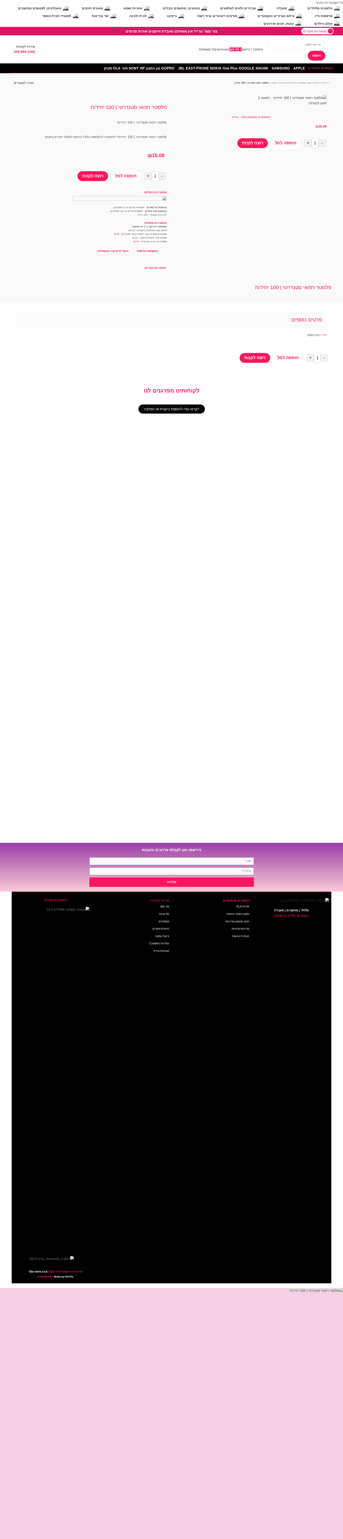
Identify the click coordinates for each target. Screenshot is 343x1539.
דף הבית (325, 83)
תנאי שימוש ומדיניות (237, 921)
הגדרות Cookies (159, 943)
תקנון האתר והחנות (238, 914)
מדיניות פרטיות (240, 928)
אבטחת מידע (161, 951)
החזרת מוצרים (160, 928)
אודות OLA (242, 906)
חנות (316, 83)
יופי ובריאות (291, 83)
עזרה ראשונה (277, 83)
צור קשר (164, 906)
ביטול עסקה (162, 936)
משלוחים (164, 921)
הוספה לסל (285, 143)
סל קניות (164, 914)
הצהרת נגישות (240, 936)
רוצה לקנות (252, 143)
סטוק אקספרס (305, 83)
